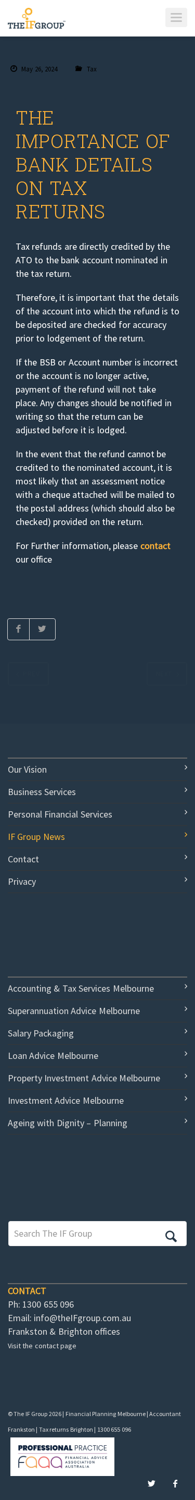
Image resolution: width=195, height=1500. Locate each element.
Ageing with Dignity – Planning (67, 1123)
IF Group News (36, 837)
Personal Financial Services (60, 814)
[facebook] (175, 1484)
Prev (31, 673)
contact (155, 546)
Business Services (42, 792)
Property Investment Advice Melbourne (84, 1078)
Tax (92, 69)
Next (164, 673)
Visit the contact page (42, 1345)
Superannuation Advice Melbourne (74, 1011)
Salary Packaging (41, 1033)
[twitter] (151, 1484)
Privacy (22, 881)
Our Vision (27, 769)
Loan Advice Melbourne (53, 1056)
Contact (23, 859)
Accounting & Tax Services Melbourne (81, 988)
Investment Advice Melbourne (66, 1100)
